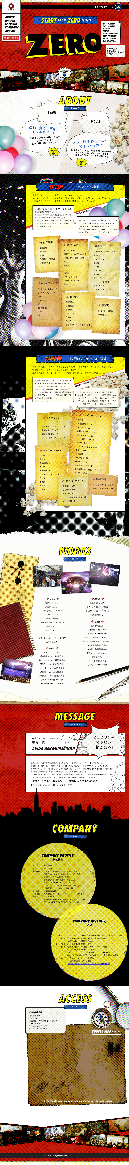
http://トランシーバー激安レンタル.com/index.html (89, 964)
